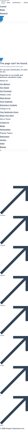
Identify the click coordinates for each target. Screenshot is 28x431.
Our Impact (4, 88)
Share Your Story (7, 116)
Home (8, 2)
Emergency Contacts (8, 105)
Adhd (2, 144)
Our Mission (5, 84)
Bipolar (3, 147)
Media (2, 10)
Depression (4, 137)
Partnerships (5, 130)
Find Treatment (6, 102)
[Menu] (1, 61)
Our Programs (6, 91)
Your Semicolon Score (9, 112)
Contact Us (4, 123)
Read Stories (5, 98)
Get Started (16, 2)
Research (4, 13)
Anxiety (3, 140)
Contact (3, 6)
